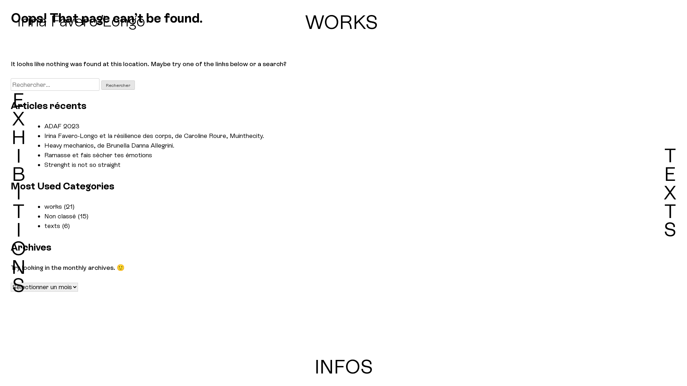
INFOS (344, 367)
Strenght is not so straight (82, 164)
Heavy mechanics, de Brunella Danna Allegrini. (109, 145)
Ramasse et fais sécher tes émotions (98, 155)
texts (52, 225)
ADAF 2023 (61, 126)
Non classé (60, 216)
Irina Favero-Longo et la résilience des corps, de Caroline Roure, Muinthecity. (154, 135)
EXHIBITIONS (18, 192)
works (53, 206)
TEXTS (670, 192)
